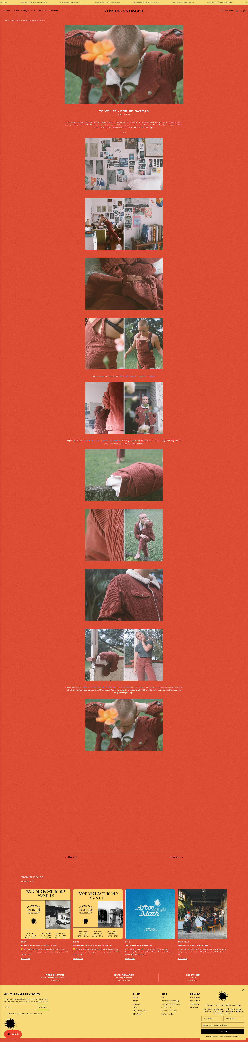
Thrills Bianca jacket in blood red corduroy (101, 441)
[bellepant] (124, 312)
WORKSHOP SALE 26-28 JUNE (39, 945)
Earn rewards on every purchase (99, 2)
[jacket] (124, 436)
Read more (25, 958)
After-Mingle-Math (138, 945)
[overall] (124, 252)
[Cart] (244, 11)
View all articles (27, 881)
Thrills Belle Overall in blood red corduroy (137, 376)
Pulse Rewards (226, 11)
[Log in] (240, 11)
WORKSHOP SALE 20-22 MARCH (92, 945)
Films (127, 942)
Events (23, 942)
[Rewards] (13, 1034)
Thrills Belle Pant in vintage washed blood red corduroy (105, 687)
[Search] (236, 11)
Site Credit (31, 1039)
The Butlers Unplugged (194, 945)
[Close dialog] (243, 990)
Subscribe (42, 1007)
